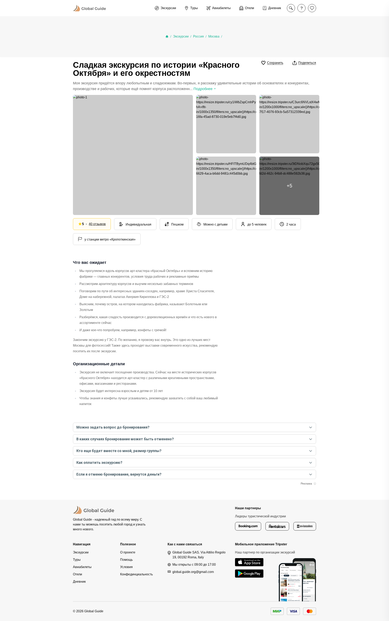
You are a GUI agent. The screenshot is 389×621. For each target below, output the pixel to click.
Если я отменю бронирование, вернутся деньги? (118, 474)
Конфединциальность (136, 574)
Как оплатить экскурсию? (99, 462)
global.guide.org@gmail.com (193, 572)
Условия (126, 567)
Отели (77, 574)
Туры (77, 559)
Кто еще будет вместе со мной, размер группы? (118, 451)
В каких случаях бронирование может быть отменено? (125, 439)
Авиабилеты (82, 567)
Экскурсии (181, 36)
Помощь (126, 559)
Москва (213, 36)
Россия (198, 36)
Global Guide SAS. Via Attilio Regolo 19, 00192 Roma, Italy (198, 555)
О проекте (127, 552)
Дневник (79, 581)
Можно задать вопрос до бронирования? (113, 427)
